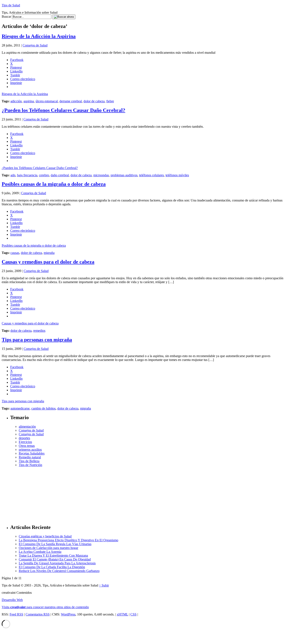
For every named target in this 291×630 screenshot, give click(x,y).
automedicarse (20, 408)
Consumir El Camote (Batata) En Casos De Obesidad (55, 559)
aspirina (28, 101)
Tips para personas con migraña (37, 339)
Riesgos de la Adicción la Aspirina (39, 36)
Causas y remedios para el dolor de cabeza (48, 262)
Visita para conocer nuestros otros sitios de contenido (45, 607)
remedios (39, 330)
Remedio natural (30, 457)
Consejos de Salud (35, 45)
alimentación (27, 426)
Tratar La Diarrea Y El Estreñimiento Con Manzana (53, 555)
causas (14, 253)
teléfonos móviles (177, 175)
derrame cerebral (70, 101)
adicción (16, 101)
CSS (133, 614)
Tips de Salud (11, 5)
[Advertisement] (150, 493)
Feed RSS (16, 614)
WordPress (68, 614)
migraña (49, 253)
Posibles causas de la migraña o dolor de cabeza (54, 184)
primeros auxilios (30, 449)
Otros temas (27, 446)
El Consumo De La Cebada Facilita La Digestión (52, 567)
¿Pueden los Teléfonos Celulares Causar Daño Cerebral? (63, 110)
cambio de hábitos (43, 408)
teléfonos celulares (151, 175)
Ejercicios (25, 442)
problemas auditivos (124, 175)
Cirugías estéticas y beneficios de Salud (45, 536)
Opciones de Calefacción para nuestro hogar (48, 548)
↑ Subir (104, 585)
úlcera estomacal (47, 101)
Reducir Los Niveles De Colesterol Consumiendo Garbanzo (59, 571)
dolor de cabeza (94, 101)
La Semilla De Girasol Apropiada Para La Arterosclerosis (57, 563)
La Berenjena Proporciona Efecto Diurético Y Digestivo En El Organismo (68, 540)
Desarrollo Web (12, 600)
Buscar (6, 16)
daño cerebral (60, 175)
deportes (24, 438)
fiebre (110, 101)
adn (12, 175)
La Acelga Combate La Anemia (40, 551)
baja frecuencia (27, 175)
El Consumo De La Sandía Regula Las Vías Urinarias (55, 544)
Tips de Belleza (29, 461)
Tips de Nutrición (30, 465)
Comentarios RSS (38, 614)
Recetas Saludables (32, 453)
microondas (101, 175)
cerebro (44, 175)
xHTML (122, 614)
